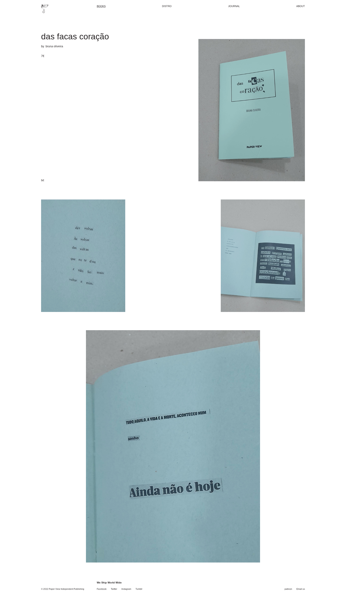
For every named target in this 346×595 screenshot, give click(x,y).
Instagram (126, 589)
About (300, 6)
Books (101, 6)
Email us (300, 589)
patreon (288, 589)
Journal (234, 6)
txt (42, 180)
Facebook (102, 589)
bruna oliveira (54, 46)
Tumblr (139, 589)
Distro (167, 6)
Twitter (114, 589)
